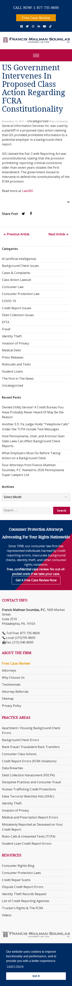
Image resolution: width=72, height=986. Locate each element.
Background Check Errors (20, 740)
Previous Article (18, 234)
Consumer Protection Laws (21, 873)
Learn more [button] (15, 966)
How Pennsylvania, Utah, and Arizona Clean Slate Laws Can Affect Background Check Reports (33, 441)
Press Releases (12, 357)
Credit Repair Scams (16, 880)
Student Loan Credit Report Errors (26, 843)
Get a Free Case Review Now (36, 580)
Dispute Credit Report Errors (22, 887)
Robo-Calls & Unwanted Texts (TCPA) (28, 836)
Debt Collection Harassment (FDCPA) (28, 775)
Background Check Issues (20, 266)
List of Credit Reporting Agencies (25, 901)
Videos (7, 915)
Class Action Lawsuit (16, 280)
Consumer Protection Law (20, 294)
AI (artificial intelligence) (19, 259)
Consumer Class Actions (19, 754)
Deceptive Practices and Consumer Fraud (31, 782)
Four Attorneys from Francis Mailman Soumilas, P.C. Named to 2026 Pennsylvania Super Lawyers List (33, 470)
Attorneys (9, 670)
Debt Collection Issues (18, 315)
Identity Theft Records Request (24, 894)
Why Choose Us (13, 677)
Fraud (6, 329)
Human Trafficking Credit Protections (29, 789)
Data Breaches (12, 768)
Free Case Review (36, 17)
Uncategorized (12, 385)
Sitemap (8, 698)
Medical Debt (11, 350)
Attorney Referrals (15, 691)
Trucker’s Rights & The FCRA (22, 908)
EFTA (5, 322)
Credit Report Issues (16, 308)
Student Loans (12, 371)
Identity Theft (12, 336)
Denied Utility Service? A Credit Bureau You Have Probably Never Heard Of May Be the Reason (33, 412)
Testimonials (11, 684)
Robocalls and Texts (16, 364)
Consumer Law (12, 287)
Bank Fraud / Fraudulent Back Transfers (31, 747)
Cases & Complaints (16, 273)
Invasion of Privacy (15, 343)
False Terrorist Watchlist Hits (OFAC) (28, 796)
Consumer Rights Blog (18, 866)
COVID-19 (9, 301)
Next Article (56, 234)
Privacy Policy (11, 706)
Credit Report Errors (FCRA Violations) (29, 761)
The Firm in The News (18, 378)
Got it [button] (36, 976)
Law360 (27, 191)
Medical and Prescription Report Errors (30, 817)
